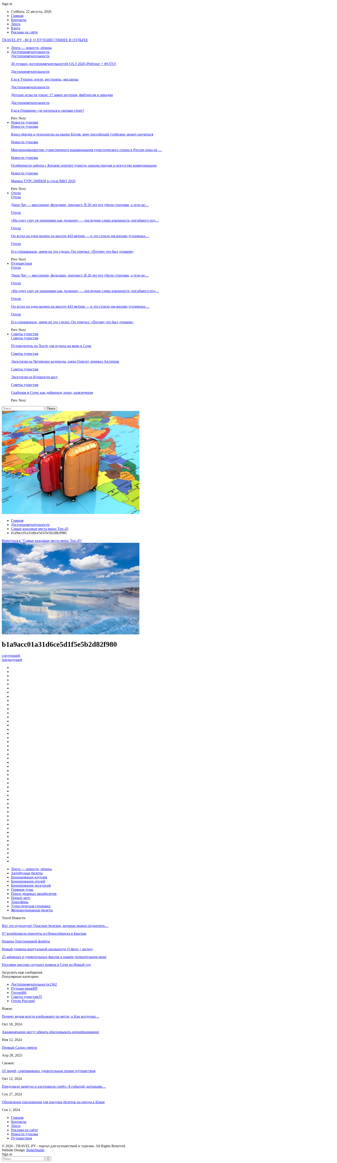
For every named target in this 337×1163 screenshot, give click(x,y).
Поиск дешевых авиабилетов (34, 894)
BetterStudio (35, 1150)
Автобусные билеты (27, 873)
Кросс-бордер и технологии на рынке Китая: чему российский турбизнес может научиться (82, 134)
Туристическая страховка (30, 906)
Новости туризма (24, 122)
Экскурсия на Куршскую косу (34, 377)
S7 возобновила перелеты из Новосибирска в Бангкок (44, 933)
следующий (11, 656)
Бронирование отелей (28, 881)
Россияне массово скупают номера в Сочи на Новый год (46, 965)
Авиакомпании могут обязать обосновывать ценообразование (50, 1032)
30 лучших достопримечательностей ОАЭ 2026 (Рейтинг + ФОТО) (63, 64)
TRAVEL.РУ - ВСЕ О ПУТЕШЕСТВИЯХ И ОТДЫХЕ (45, 40)
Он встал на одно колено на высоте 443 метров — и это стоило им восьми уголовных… (80, 236)
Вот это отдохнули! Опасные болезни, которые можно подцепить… (55, 926)
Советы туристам (24, 334)
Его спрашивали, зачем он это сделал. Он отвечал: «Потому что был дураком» (72, 251)
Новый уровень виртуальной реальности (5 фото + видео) (47, 949)
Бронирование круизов (29, 877)
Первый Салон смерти (19, 1047)
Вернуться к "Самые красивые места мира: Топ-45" (42, 541)
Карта (15, 28)
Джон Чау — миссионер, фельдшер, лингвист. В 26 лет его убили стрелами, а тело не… (80, 205)
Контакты (18, 20)
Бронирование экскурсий (31, 885)
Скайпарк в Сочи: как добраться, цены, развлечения (52, 392)
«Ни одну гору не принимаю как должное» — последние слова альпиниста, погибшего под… (85, 220)
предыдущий (12, 660)
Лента (15, 24)
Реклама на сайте (24, 32)
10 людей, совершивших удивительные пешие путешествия (48, 1071)
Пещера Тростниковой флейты (26, 941)
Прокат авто (20, 898)
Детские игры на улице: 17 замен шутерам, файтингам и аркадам (62, 95)
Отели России (23, 1001)
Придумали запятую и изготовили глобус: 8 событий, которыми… (54, 1086)
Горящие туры (22, 889)
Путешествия (21, 263)
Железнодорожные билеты (32, 910)
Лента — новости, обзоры (31, 48)
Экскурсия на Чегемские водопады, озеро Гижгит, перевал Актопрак (65, 361)
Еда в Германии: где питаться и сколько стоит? (47, 110)
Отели (16, 193)
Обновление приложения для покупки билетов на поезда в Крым (53, 1102)
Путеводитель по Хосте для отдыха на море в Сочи (51, 346)
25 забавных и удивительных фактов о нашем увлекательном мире (54, 957)
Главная (17, 16)
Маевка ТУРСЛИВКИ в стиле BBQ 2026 (43, 181)
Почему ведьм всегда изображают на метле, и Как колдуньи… (50, 1016)
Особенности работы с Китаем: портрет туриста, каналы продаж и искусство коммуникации (84, 165)
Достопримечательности (30, 52)
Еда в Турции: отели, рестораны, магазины (44, 79)
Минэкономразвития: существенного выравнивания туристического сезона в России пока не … (86, 150)
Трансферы (19, 902)
